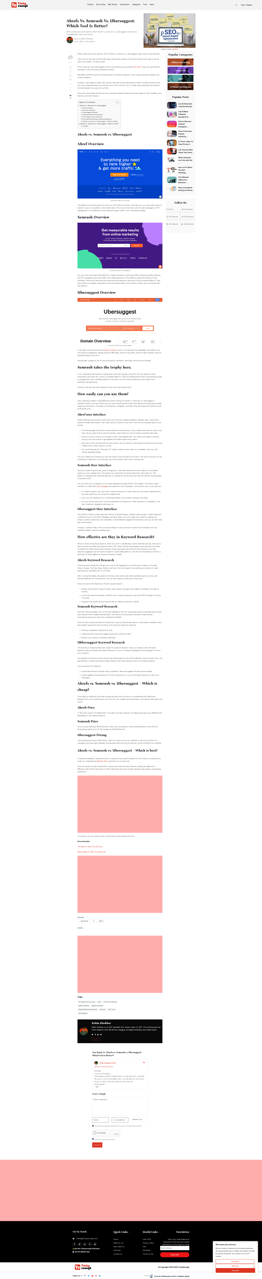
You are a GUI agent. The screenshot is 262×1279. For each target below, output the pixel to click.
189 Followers (173, 224)
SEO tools (137, 67)
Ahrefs (127, 200)
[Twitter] (88, 1275)
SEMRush (127, 270)
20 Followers (188, 209)
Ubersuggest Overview (90, 112)
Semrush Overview (89, 110)
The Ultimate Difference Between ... (183, 180)
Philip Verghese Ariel (108, 1063)
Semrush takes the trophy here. (93, 114)
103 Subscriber (189, 224)
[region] (235, 1258)
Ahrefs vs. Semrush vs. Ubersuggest (93, 105)
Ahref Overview (88, 108)
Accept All (235, 1270)
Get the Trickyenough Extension (87, 1248)
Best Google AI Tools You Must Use (91, 852)
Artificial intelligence (180, 87)
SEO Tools (111, 1009)
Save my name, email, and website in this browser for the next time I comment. (118, 1126)
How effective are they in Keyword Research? (97, 119)
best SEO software (110, 1002)
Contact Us (117, 1254)
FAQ (144, 1247)
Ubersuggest (127, 345)
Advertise (117, 1250)
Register (249, 5)
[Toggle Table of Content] (116, 102)
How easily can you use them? (92, 117)
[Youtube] (92, 1275)
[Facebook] (84, 1275)
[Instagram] (96, 1275)
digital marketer (83, 1006)
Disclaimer (147, 1250)
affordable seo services (86, 1002)
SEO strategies (102, 486)
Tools (145, 4)
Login (243, 5)
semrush (103, 1009)
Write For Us (118, 1243)
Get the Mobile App (82, 1251)
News (152, 4)
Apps (180, 78)
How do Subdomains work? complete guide (171, 1276)
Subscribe (175, 1255)
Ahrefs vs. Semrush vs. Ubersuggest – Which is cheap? (100, 121)
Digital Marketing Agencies (87, 1009)
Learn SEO (147, 1239)
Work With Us (118, 1247)
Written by (83, 39)
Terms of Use (148, 1254)
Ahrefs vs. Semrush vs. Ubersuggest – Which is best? (99, 124)
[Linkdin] (99, 1275)
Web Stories (112, 4)
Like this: (86, 126)
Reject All (235, 1266)
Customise (235, 1261)
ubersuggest (82, 1013)
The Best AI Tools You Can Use (89, 847)
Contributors (125, 4)
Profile (96, 1039)
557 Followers (173, 217)
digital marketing (97, 1006)
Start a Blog (100, 4)
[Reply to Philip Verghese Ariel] (144, 1063)
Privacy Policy (148, 1243)
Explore (90, 4)
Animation (180, 70)
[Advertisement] (119, 790)
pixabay (175, 49)
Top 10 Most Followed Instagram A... (184, 114)
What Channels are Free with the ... (185, 160)
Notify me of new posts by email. (105, 1139)
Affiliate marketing (180, 62)
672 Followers (189, 217)
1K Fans (170, 209)
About (115, 1239)
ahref (99, 1002)
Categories (136, 4)
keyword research (110, 350)
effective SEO (102, 761)
